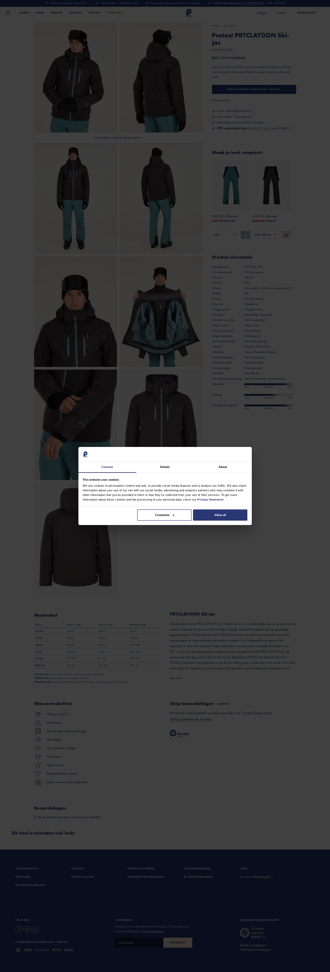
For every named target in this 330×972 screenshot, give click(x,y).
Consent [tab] (107, 467)
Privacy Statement (210, 499)
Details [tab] (165, 467)
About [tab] (223, 467)
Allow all (220, 515)
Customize (162, 515)
